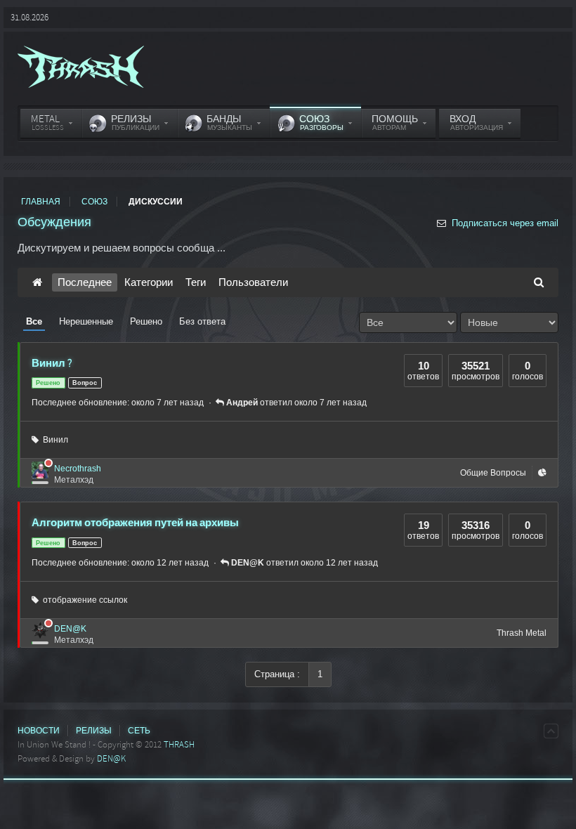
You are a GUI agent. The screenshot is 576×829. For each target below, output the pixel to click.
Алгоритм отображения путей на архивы (135, 522)
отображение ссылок (83, 600)
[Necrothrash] (40, 470)
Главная (40, 202)
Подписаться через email (503, 223)
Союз (94, 202)
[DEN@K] (40, 630)
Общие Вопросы (493, 473)
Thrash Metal (521, 633)
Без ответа (202, 321)
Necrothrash (77, 469)
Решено (146, 321)
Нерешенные (86, 321)
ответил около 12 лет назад (304, 563)
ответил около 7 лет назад (296, 402)
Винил (53, 440)
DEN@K (70, 629)
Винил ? (52, 363)
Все (34, 321)
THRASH (179, 745)
